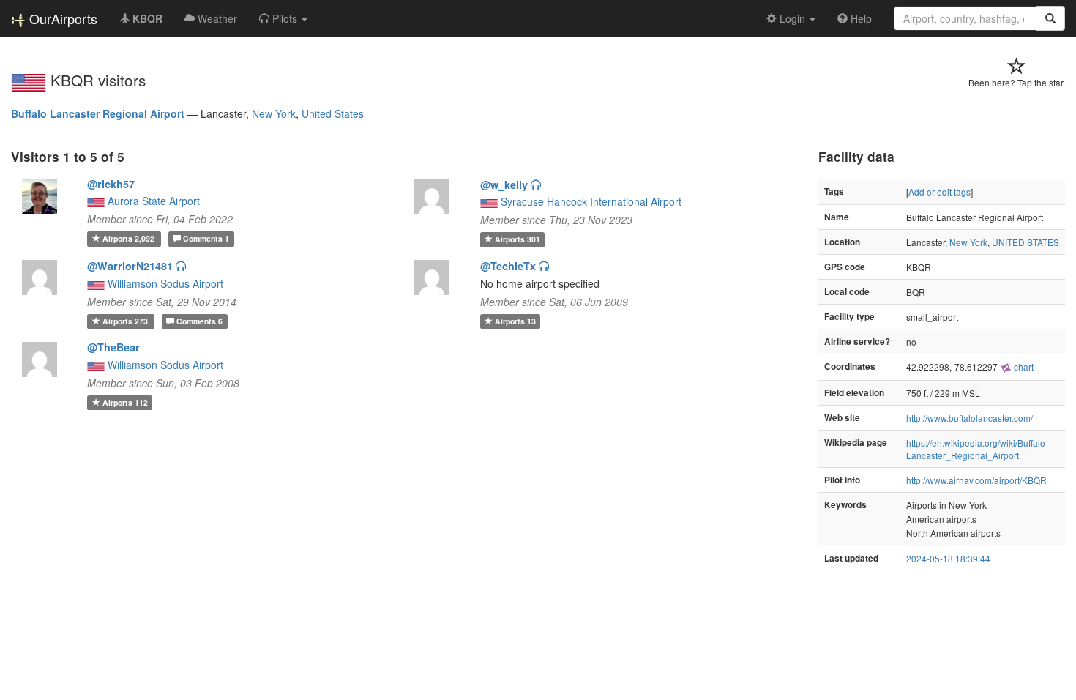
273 (126, 321)
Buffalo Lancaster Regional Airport (97, 113)
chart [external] (1023, 366)
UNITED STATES (1025, 242)
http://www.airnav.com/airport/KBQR (976, 480)
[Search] (1050, 18)
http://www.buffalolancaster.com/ (969, 418)
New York (274, 113)
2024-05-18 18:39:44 (948, 558)
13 (515, 321)
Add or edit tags (939, 191)
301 (517, 239)
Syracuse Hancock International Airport (591, 201)
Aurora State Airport (154, 200)
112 (125, 402)
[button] (283, 18)
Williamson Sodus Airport (165, 283)
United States (333, 113)
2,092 (129, 238)
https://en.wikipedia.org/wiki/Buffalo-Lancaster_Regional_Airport (977, 448)
